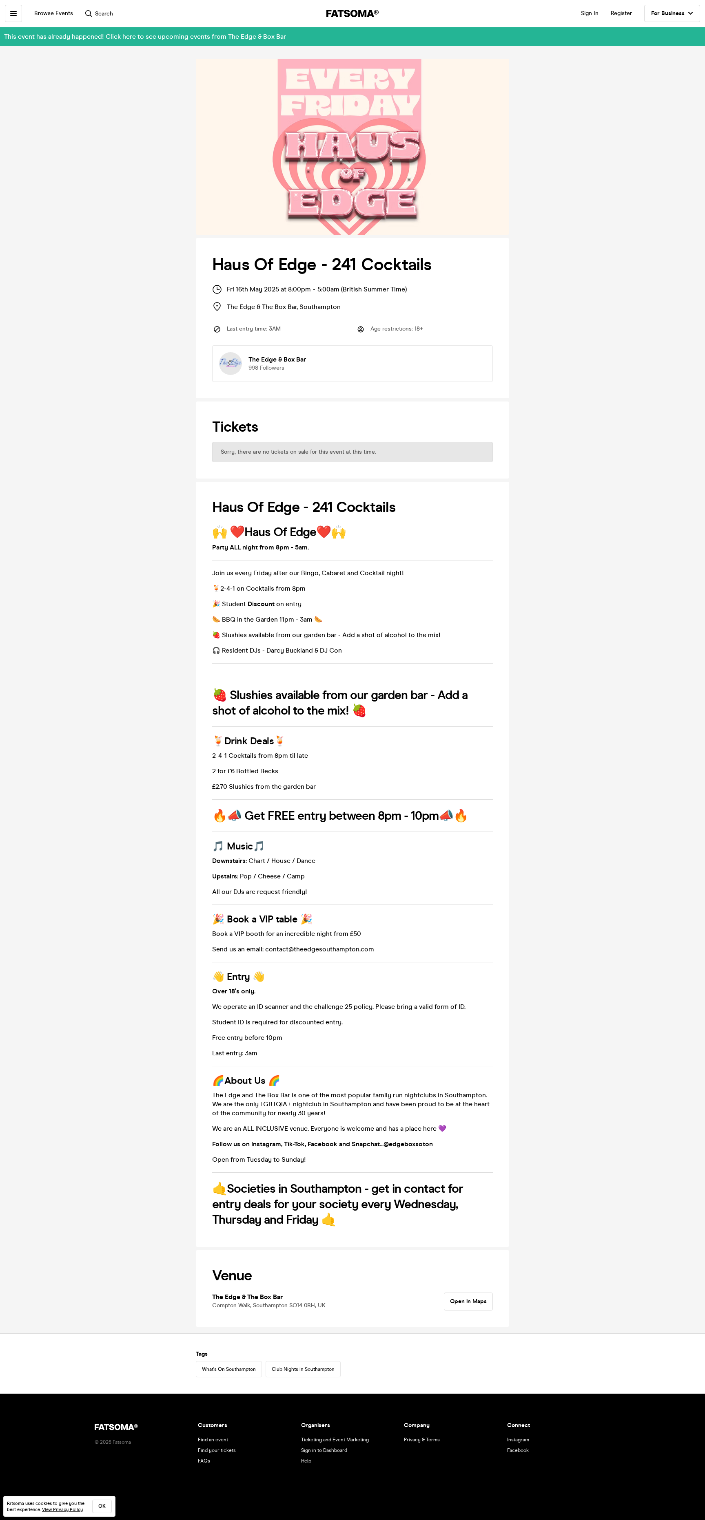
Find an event (213, 1440)
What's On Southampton (229, 1369)
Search (104, 13)
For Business (668, 13)
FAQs (204, 1461)
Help (306, 1461)
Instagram (518, 1440)
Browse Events (53, 13)
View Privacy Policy (62, 1509)
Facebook (518, 1450)
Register (621, 13)
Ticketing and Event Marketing (335, 1440)
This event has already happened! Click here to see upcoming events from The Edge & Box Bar (145, 36)
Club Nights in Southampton (303, 1369)
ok (102, 1506)
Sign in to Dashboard (324, 1450)
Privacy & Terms (422, 1440)
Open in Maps (468, 1301)
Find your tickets (217, 1450)
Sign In (590, 13)
